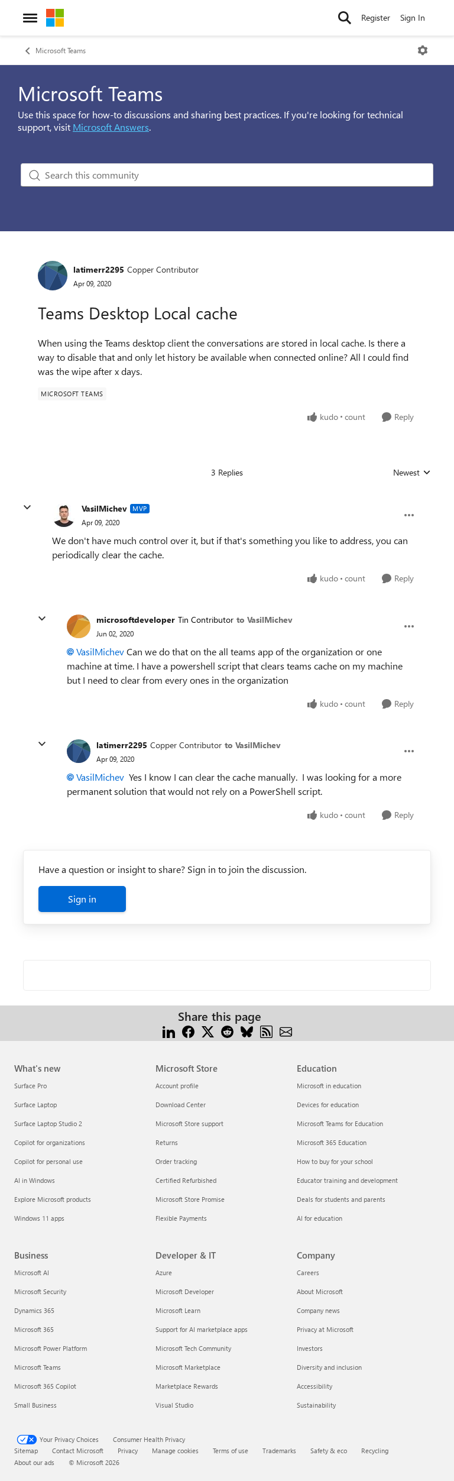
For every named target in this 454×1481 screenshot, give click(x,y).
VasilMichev (104, 508)
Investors (310, 1348)
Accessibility (314, 1386)
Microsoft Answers (111, 127)
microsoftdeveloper (135, 619)
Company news (318, 1310)
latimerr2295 (98, 269)
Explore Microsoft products (52, 1199)
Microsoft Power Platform (50, 1348)
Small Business (35, 1405)
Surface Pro (30, 1085)
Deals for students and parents (341, 1199)
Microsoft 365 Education (332, 1142)
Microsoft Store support (189, 1123)
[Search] (345, 18)
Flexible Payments (181, 1218)
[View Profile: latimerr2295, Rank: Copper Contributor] (52, 275)
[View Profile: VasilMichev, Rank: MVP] (64, 515)
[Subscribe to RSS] (266, 1030)
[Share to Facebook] (188, 1030)
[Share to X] (208, 1030)
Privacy (128, 1450)
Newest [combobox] (412, 472)
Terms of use (230, 1450)
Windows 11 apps (39, 1218)
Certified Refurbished (185, 1180)
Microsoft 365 (34, 1329)
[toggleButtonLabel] (422, 50)
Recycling (374, 1450)
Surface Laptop (35, 1104)
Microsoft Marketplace (187, 1367)
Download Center (180, 1104)
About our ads (34, 1462)
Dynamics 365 (34, 1310)
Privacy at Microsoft (325, 1329)
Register (375, 17)
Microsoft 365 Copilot (45, 1386)
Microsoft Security (40, 1291)
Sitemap (26, 1450)
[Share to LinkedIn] (169, 1030)
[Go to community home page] (55, 18)
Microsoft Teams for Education (340, 1123)
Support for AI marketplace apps (201, 1329)
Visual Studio (174, 1405)
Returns (166, 1142)
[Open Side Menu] (30, 18)
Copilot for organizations (49, 1142)
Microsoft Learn (177, 1310)
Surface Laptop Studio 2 (48, 1123)
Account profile (177, 1085)
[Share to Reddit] (227, 1030)
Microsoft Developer (184, 1291)
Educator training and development (347, 1180)
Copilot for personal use (48, 1161)
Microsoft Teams (60, 50)
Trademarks (279, 1450)
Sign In (412, 17)
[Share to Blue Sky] (247, 1030)
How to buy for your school (335, 1161)
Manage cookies (175, 1450)
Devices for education (328, 1104)
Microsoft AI (31, 1272)
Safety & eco (328, 1450)
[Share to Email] (286, 1030)
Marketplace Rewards (186, 1386)
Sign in (82, 899)
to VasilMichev (264, 619)
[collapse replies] (27, 507)
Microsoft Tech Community (193, 1348)
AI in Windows (34, 1180)
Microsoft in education (329, 1085)
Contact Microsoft (77, 1450)
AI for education (319, 1218)
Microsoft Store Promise (190, 1199)
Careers (308, 1272)
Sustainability (316, 1405)
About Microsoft (320, 1291)
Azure (163, 1272)
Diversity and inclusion (329, 1367)
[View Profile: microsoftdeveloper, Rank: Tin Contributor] (78, 626)
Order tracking (176, 1161)
